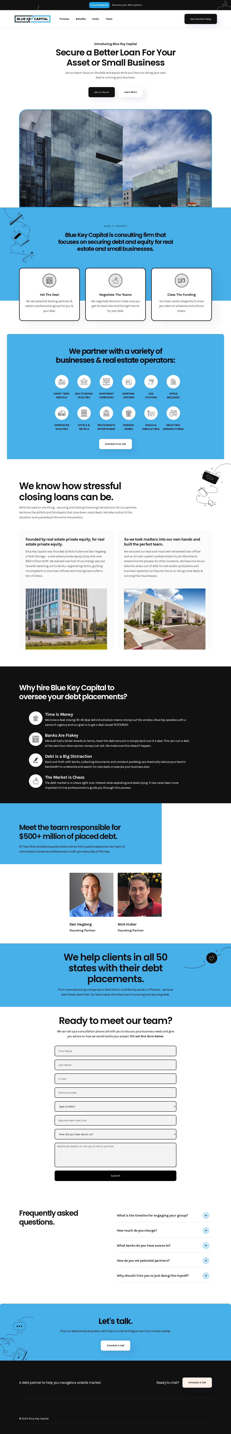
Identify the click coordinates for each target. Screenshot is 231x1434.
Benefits (81, 18)
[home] (32, 19)
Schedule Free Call (115, 444)
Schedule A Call (115, 1345)
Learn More (130, 92)
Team (109, 18)
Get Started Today (200, 18)
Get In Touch (101, 92)
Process (64, 18)
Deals (95, 18)
